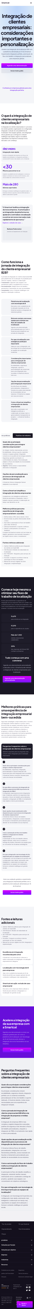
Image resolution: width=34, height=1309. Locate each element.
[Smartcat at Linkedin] (29, 1287)
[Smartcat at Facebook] (27, 1287)
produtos (4, 1240)
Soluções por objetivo (8, 1250)
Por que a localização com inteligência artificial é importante (20, 341)
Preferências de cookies (7, 1270)
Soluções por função (8, 1245)
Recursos (4, 1264)
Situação (3, 1276)
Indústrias (4, 1259)
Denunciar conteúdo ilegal (25, 1276)
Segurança (21, 1270)
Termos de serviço (23, 1273)
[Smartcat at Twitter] (27, 1290)
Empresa (4, 1255)
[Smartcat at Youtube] (29, 1290)
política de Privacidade (7, 1273)
